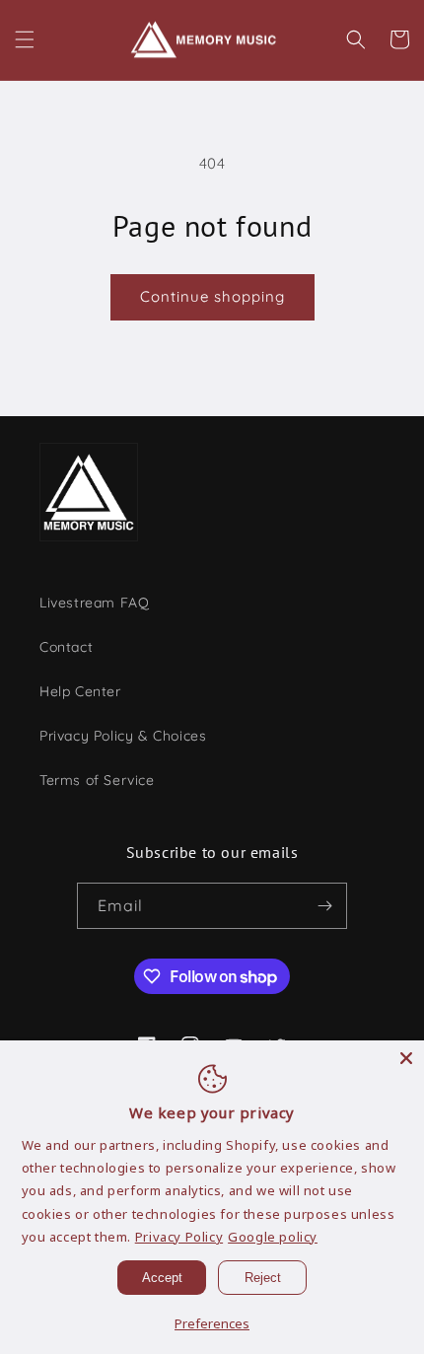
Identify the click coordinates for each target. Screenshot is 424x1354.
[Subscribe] (324, 906)
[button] (24, 39)
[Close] (406, 1058)
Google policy (273, 1237)
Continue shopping (212, 296)
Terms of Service (97, 780)
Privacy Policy (179, 1237)
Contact (66, 647)
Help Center (80, 691)
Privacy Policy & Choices (122, 736)
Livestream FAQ (94, 602)
